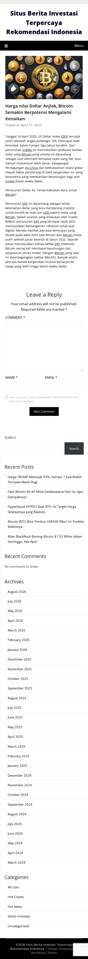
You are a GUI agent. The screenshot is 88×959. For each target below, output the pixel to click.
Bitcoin (27, 154)
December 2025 (19, 659)
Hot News (15, 906)
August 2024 (17, 814)
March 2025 (16, 746)
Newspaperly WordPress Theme (54, 951)
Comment (15, 317)
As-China (31, 168)
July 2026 (15, 601)
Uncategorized (18, 926)
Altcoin (68, 235)
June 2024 (15, 833)
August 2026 (17, 591)
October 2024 (18, 794)
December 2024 (19, 775)
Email (51, 377)
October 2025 (18, 678)
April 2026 (15, 620)
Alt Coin (13, 887)
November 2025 (20, 669)
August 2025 (17, 698)
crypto (10, 181)
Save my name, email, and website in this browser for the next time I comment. (43, 399)
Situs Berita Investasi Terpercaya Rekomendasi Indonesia (44, 22)
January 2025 (17, 765)
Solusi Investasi (19, 916)
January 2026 (17, 649)
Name (11, 377)
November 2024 (20, 785)
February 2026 (18, 640)
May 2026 (15, 611)
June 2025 (15, 717)
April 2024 (15, 853)
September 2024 (20, 804)
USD (46, 212)
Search (10, 437)
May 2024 (15, 843)
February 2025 (18, 756)
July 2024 (15, 824)
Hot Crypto (16, 897)
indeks (27, 150)
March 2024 (16, 862)
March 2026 (16, 630)
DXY (64, 136)
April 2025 (15, 736)
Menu (79, 45)
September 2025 (20, 688)
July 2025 (15, 707)
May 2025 (15, 727)
